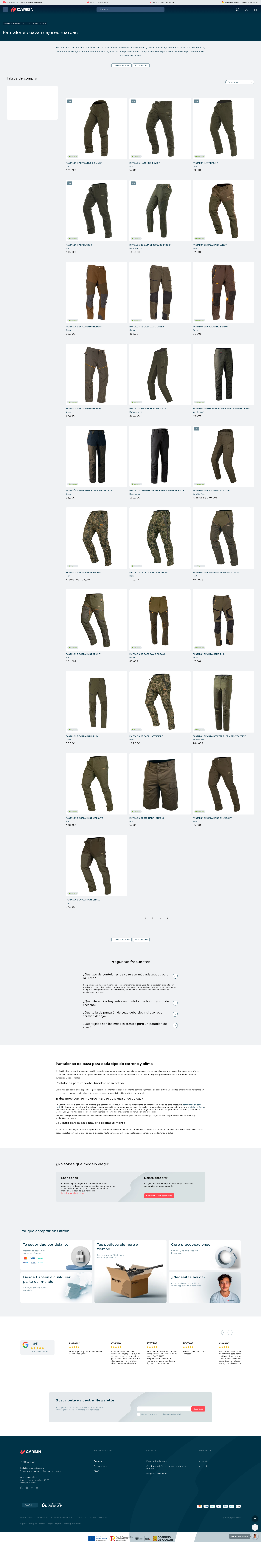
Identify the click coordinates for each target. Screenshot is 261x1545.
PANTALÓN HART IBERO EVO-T (144, 163)
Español (23, 1524)
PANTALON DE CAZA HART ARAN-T (83, 654)
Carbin (7, 23)
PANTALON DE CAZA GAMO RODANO (147, 654)
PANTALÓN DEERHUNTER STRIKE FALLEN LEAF (89, 490)
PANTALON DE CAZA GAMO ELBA (82, 736)
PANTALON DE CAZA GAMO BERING (210, 327)
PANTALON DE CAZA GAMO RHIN (209, 654)
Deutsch (66, 1524)
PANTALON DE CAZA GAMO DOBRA (146, 327)
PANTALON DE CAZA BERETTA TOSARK (212, 490)
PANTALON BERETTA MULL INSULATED (148, 408)
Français (50, 1524)
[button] (130, 9)
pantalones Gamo (196, 1107)
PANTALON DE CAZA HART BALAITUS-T (212, 818)
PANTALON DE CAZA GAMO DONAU (83, 408)
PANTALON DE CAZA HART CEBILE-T (84, 900)
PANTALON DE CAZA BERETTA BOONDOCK (150, 245)
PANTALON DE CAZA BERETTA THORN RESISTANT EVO (219, 736)
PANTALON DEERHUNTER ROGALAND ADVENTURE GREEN (221, 408)
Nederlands (76, 1524)
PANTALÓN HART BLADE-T (79, 245)
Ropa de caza (19, 23)
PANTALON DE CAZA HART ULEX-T (210, 245)
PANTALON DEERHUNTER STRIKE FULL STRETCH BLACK (156, 490)
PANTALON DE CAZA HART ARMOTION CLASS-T (216, 572)
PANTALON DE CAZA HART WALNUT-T (84, 818)
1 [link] (145, 918)
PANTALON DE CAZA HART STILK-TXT (84, 572)
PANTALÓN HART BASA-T (205, 163)
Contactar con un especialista (159, 1195)
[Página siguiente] (175, 918)
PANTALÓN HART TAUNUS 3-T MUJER (84, 163)
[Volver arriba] (255, 1518)
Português (33, 1524)
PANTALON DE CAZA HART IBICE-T (146, 736)
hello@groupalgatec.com (72, 1193)
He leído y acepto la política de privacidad (161, 1414)
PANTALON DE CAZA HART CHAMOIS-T (148, 572)
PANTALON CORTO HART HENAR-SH (147, 818)
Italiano (42, 1524)
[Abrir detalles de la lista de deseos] (255, 1527)
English (58, 1524)
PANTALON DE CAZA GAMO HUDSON (84, 327)
